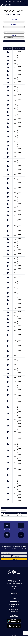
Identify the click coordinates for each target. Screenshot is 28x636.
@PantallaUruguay (15, 604)
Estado (14, 29)
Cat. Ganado (14, 19)
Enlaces (14, 595)
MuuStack (14, 635)
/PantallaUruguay (14, 611)
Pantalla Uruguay (14, 606)
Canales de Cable (14, 593)
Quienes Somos (14, 588)
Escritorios (14, 591)
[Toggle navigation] (25, 4)
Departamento (14, 24)
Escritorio (14, 35)
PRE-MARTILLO (20, 1)
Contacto (14, 598)
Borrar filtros (14, 41)
